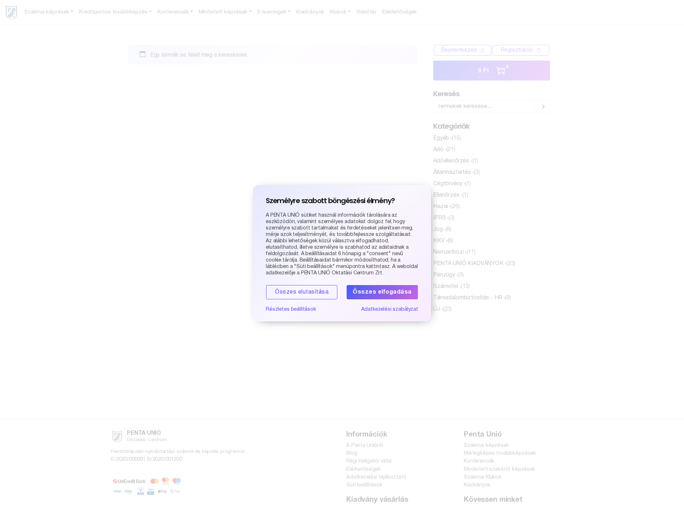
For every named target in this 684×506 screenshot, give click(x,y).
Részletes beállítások (291, 309)
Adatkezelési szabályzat (389, 309)
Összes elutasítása (301, 292)
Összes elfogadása (382, 292)
